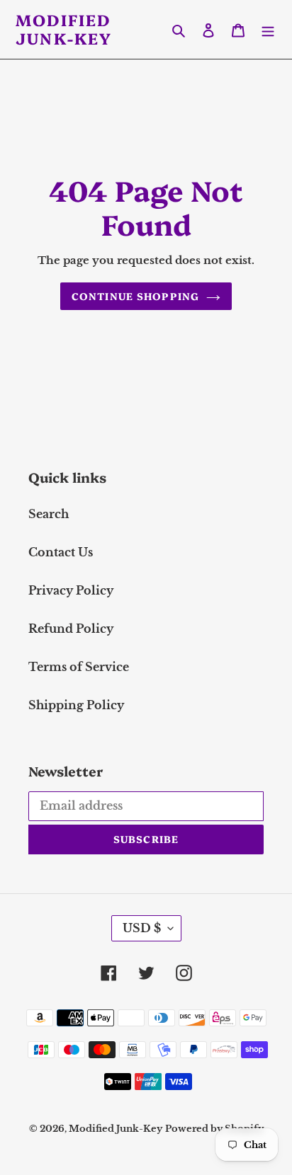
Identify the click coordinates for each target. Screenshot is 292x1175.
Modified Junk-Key (64, 29)
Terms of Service (78, 667)
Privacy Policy (70, 590)
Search (48, 514)
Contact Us (60, 552)
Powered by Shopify (214, 1129)
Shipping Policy (76, 705)
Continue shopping (135, 296)
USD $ (142, 928)
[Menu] (268, 29)
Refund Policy (70, 628)
